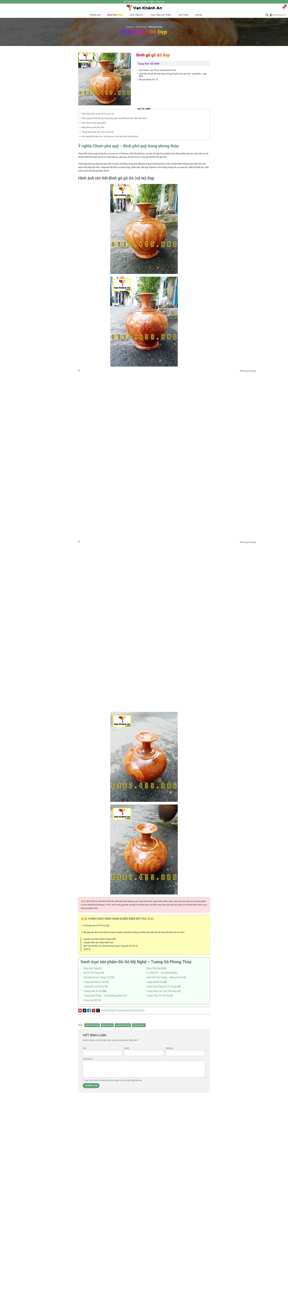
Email (126, 1048)
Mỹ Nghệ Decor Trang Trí (96, 977)
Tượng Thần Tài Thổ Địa (157, 995)
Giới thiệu (184, 15)
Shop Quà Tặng (115, 15)
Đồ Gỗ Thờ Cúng (91, 972)
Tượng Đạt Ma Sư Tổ (94, 982)
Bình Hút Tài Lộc (92, 1025)
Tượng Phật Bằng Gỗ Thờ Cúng (161, 986)
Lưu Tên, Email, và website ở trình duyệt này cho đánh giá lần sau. (113, 1080)
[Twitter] (98, 1010)
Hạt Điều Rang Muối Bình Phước (131, 1010)
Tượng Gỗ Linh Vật (93, 986)
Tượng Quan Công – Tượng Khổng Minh (103, 995)
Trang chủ (94, 15)
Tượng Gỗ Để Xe (154, 982)
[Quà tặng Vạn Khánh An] (144, 7)
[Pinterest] (93, 1010)
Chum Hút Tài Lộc (123, 1025)
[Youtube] (80, 1010)
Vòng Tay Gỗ (90, 1000)
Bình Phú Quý (107, 1025)
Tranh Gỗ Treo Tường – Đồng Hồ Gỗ (163, 977)
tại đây (106, 925)
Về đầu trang (285, 1288)
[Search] (267, 15)
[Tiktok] (84, 1010)
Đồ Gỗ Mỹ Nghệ (108, 1010)
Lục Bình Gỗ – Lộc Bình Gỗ (159, 972)
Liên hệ (198, 15)
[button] (143, 14)
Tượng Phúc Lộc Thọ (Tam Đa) (161, 991)
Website (169, 1048)
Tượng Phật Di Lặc (93, 991)
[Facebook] (89, 1010)
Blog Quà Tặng (91, 968)
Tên (84, 1048)
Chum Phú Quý (141, 27)
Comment (88, 1059)
